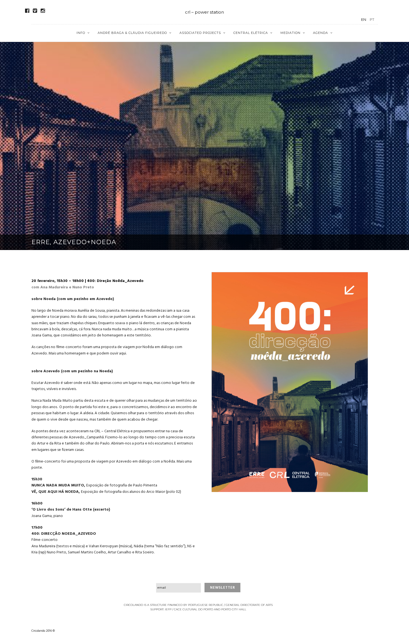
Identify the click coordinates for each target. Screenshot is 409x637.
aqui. (123, 353)
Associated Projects (200, 33)
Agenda (320, 33)
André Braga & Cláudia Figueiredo (132, 33)
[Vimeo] (35, 10)
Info (81, 33)
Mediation (290, 33)
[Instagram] (43, 10)
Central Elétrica (250, 33)
